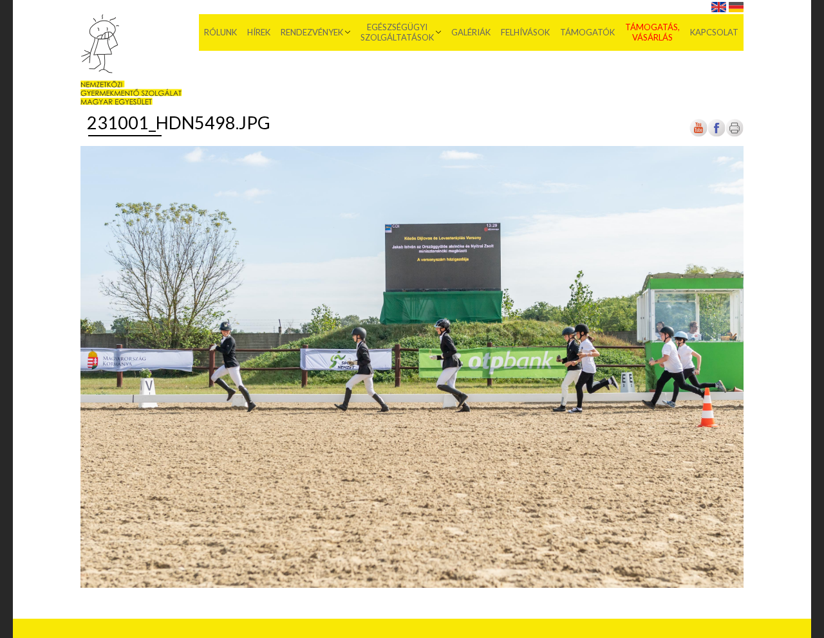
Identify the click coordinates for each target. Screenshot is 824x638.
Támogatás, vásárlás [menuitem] (652, 32)
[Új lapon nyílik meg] (716, 135)
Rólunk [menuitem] (220, 32)
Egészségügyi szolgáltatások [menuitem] (397, 32)
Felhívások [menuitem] (525, 32)
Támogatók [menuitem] (587, 32)
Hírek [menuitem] (258, 32)
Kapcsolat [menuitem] (714, 32)
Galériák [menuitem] (471, 32)
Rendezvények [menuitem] (312, 32)
